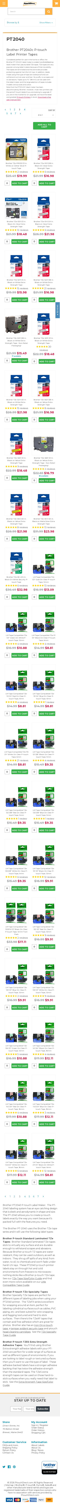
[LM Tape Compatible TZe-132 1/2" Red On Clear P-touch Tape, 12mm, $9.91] (43, 913)
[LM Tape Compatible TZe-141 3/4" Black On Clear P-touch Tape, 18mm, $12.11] (43, 1032)
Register (44, 1425)
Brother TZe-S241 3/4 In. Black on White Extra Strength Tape (16, 402)
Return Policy (9, 1450)
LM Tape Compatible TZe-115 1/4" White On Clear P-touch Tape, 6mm (16, 754)
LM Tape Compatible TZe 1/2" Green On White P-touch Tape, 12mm (16, 637)
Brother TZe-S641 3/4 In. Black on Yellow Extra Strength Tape (16, 521)
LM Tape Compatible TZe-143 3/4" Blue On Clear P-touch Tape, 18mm (44, 1106)
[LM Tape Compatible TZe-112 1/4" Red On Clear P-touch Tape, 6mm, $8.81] (16, 680)
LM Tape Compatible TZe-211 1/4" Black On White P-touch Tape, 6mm (44, 1164)
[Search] (48, 11)
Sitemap (9, 1485)
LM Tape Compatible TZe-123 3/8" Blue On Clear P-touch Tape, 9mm (44, 812)
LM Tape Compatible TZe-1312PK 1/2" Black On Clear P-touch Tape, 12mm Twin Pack (16, 930)
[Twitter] (4, 1466)
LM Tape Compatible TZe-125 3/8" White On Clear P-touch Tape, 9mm (16, 871)
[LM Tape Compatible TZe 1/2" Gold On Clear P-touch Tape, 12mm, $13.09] (43, 563)
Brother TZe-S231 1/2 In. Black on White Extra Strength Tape (43, 340)
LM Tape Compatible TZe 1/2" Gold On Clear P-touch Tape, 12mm (43, 579)
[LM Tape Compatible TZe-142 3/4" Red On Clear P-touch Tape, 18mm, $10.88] (16, 1090)
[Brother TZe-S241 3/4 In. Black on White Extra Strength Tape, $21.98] (16, 386)
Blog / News (37, 1450)
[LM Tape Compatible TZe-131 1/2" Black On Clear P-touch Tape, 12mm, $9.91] (43, 855)
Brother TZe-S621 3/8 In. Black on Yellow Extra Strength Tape (44, 402)
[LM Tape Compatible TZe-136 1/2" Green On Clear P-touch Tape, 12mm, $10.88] (16, 1032)
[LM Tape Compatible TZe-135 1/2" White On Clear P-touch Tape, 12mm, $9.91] (43, 974)
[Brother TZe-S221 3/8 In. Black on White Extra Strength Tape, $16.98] (43, 266)
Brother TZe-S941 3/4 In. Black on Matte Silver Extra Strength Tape (43, 521)
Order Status (37, 1427)
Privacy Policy (38, 1452)
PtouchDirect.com (30, 1495)
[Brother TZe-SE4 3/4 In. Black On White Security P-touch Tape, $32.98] (16, 563)
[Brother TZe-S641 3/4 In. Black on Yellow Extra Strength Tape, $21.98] (16, 505)
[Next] (19, 114)
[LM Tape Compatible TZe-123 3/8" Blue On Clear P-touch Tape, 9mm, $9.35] (43, 796)
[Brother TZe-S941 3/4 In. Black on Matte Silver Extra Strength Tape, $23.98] (43, 505)
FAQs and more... (11, 1445)
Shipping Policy (10, 1447)
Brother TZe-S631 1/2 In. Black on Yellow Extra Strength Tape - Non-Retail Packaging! (43, 461)
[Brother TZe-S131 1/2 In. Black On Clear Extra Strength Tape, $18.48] (16, 208)
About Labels (37, 1445)
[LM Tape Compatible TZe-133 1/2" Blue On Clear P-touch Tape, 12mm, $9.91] (16, 974)
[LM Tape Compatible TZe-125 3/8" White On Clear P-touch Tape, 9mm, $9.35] (16, 855)
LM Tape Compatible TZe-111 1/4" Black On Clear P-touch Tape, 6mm (43, 637)
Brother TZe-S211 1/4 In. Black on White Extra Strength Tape (16, 282)
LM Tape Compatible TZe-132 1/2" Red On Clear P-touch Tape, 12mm (44, 929)
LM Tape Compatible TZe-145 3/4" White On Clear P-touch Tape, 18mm (16, 1164)
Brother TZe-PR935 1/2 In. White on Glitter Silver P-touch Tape (16, 165)
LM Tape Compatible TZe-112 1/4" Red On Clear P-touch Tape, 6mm (16, 696)
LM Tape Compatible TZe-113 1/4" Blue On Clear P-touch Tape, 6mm (44, 696)
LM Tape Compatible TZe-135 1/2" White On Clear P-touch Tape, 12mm (44, 990)
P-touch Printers (23, 97)
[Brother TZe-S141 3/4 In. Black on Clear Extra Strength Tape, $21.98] (43, 208)
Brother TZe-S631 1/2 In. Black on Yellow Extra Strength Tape (16, 460)
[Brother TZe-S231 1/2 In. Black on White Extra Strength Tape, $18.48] (43, 324)
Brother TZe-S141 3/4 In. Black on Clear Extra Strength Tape (43, 224)
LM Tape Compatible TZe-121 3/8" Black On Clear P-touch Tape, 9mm (44, 754)
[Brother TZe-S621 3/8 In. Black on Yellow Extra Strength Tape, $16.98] (43, 386)
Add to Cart (19, 183)
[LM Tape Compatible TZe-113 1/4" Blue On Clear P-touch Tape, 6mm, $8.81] (43, 680)
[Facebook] (9, 1466)
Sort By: (51, 110)
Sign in (34, 1425)
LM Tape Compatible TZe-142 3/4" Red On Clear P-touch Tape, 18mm (16, 1106)
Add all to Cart (44, 125)
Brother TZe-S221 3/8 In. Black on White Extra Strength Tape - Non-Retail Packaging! (16, 342)
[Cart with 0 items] (56, 3)
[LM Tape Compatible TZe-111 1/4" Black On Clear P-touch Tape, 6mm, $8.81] (43, 621)
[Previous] (6, 110)
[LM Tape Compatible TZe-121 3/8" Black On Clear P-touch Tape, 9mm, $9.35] (43, 738)
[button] (30, 22)
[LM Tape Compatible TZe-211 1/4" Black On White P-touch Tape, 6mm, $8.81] (43, 1148)
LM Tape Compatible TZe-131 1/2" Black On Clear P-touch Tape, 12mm (44, 871)
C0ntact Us (8, 1452)
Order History (38, 1430)
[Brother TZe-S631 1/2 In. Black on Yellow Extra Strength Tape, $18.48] (16, 444)
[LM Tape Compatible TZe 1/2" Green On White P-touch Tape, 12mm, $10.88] (16, 621)
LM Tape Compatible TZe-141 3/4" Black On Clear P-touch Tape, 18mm (44, 1048)
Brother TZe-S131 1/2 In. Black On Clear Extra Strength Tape (16, 224)
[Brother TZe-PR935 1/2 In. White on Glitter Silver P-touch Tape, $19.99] (16, 149)
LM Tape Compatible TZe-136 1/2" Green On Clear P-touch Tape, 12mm (16, 1048)
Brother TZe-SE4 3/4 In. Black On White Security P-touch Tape (16, 579)
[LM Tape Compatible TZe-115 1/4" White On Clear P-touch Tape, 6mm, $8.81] (16, 738)
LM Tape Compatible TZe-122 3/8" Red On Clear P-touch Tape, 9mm (16, 812)
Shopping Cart (38, 1432)
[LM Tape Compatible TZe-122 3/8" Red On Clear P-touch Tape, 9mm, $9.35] (16, 796)
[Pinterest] (14, 1466)
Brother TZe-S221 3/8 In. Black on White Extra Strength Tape (44, 282)
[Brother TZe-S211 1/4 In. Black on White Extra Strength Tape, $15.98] (16, 266)
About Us (35, 1447)
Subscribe (42, 1409)
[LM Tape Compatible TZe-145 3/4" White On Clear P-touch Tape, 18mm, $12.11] (16, 1148)
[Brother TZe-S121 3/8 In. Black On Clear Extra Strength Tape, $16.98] (43, 149)
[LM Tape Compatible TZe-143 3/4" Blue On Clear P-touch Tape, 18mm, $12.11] (43, 1090)
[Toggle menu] (4, 3)
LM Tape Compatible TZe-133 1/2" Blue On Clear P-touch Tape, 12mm (16, 990)
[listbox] (46, 115)
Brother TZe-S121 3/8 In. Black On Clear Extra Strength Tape (43, 165)
